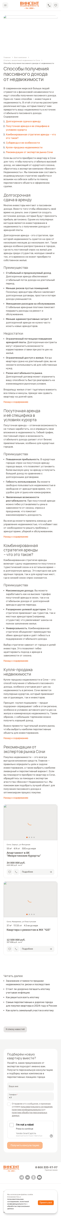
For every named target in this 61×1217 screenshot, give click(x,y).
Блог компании (20, 57)
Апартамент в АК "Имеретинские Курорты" (24, 854)
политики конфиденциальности (28, 1109)
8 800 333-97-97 (46, 1167)
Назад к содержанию (16, 402)
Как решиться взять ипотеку (22, 997)
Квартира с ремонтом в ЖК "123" (28, 929)
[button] (49, 5)
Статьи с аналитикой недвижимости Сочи (22, 60)
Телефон (12, 1095)
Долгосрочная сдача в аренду (23, 121)
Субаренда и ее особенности (23, 142)
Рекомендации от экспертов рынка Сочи (29, 152)
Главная (7, 57)
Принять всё (46, 1202)
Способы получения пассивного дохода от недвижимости (29, 63)
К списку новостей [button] (15, 1029)
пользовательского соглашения (36, 1107)
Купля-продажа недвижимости (24, 147)
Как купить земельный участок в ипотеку (30, 1010)
